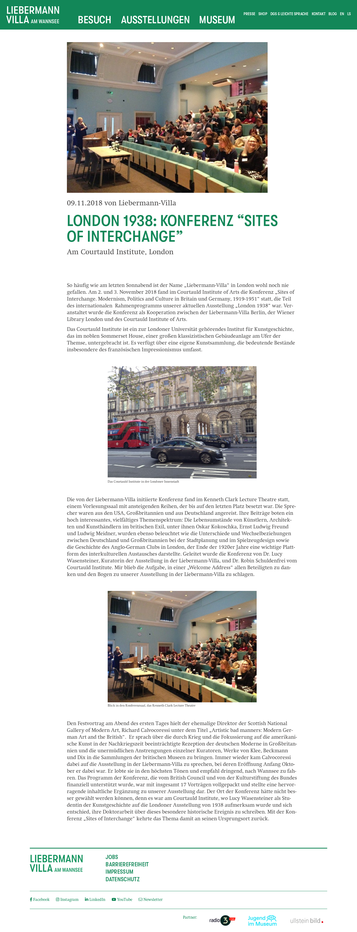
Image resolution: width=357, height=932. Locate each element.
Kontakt (319, 14)
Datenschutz (123, 879)
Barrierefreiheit (127, 864)
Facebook (41, 900)
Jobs (112, 857)
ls (349, 14)
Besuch (95, 19)
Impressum (119, 871)
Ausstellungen (155, 19)
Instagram (69, 900)
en (342, 14)
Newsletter (152, 900)
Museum (217, 19)
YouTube (124, 900)
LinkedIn (97, 900)
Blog (333, 14)
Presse (249, 14)
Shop (262, 14)
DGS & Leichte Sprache (289, 14)
